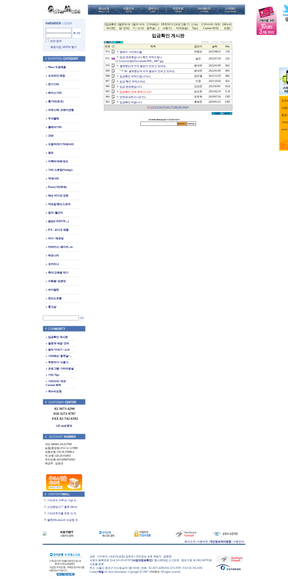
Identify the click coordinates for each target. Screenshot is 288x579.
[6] (168, 107)
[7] (171, 107)
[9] (179, 107)
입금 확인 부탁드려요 (132, 81)
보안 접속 (56, 41)
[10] (184, 107)
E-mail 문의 (65, 425)
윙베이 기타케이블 (131, 52)
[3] (156, 107)
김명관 (167, 556)
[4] (160, 107)
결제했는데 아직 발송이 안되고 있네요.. (143, 66)
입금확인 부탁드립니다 (133, 76)
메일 (101, 571)
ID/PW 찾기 (70, 47)
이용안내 (238, 541)
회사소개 (189, 541)
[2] (152, 107)
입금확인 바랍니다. (131, 102)
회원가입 (55, 47)
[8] (175, 107)
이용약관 (202, 541)
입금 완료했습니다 (131, 86)
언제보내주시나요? (131, 97)
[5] (164, 107)
